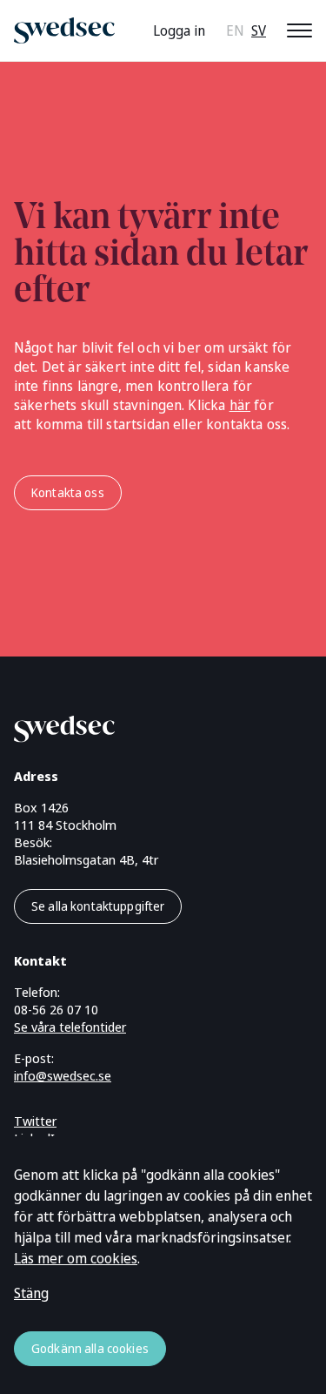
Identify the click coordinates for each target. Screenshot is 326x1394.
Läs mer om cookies (75, 1258)
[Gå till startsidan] (142, 725)
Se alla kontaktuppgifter (97, 906)
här (240, 404)
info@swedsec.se (62, 1075)
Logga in (179, 30)
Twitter (35, 1120)
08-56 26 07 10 (56, 1009)
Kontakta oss (67, 492)
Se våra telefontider (70, 1026)
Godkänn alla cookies (90, 1348)
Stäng (31, 1293)
